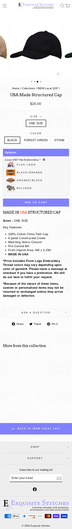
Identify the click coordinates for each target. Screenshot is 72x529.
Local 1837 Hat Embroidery (36, 159)
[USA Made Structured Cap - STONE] (19, 402)
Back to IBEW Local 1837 (38, 428)
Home (16, 88)
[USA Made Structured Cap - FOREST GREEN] (15, 402)
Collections (28, 88)
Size (36, 116)
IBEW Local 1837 (47, 88)
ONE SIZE (36, 123)
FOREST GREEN (36, 140)
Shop (35, 447)
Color (36, 133)
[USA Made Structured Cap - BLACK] (11, 402)
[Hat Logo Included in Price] (44, 159)
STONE (59, 140)
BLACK (12, 140)
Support (35, 458)
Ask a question (36, 312)
